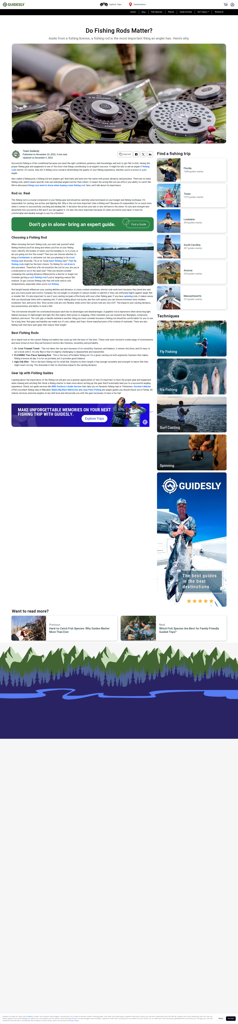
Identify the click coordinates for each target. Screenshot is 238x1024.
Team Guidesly (31, 151)
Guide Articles (186, 12)
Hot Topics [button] (202, 12)
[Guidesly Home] (13, 4)
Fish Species (156, 12)
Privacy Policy (74, 1021)
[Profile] (232, 5)
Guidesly (29, 1016)
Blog (144, 12)
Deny (221, 1018)
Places (171, 12)
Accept (231, 1018)
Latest (133, 12)
